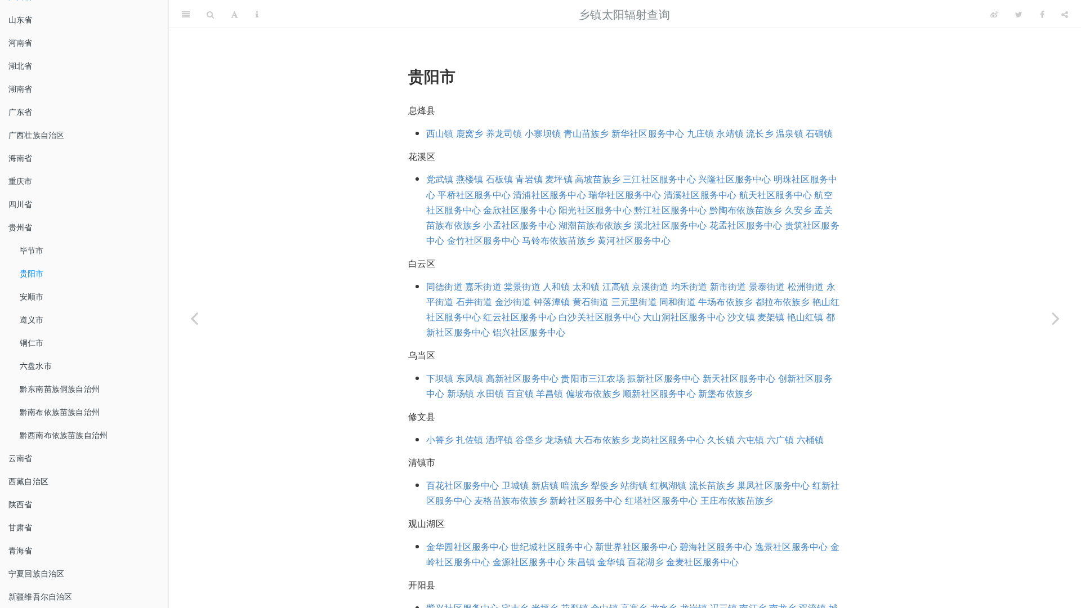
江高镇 (616, 286)
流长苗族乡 (712, 485)
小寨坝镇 (543, 133)
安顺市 (32, 296)
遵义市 (32, 319)
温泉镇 (789, 133)
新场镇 (461, 393)
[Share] (1064, 14)
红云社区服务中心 (519, 316)
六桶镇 (810, 439)
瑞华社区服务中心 (625, 194)
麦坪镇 (559, 178)
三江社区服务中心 (659, 178)
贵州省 (20, 227)
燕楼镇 (470, 178)
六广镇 (780, 439)
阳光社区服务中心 (595, 209)
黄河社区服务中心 (634, 240)
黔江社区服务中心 (670, 209)
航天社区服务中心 (775, 194)
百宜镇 (520, 393)
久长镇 (721, 439)
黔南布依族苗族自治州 (60, 411)
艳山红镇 (805, 316)
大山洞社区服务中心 (684, 316)
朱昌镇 (581, 561)
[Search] (210, 14)
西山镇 (440, 133)
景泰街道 (767, 286)
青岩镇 (529, 178)
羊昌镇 (550, 393)
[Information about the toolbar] (257, 14)
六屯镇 (751, 439)
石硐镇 (819, 133)
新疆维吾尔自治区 (40, 596)
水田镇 (490, 393)
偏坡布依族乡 (593, 393)
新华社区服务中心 (648, 133)
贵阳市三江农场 (592, 378)
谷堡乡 (529, 439)
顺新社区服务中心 (659, 393)
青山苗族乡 (586, 133)
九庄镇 (700, 133)
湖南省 (20, 88)
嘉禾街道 (483, 286)
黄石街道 (591, 301)
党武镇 (440, 178)
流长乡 (760, 133)
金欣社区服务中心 (519, 209)
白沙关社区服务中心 (600, 316)
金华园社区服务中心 (467, 546)
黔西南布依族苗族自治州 (64, 434)
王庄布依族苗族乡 (737, 500)
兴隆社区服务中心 (734, 178)
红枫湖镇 (668, 485)
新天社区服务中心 (739, 378)
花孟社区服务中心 (746, 224)
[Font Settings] (234, 14)
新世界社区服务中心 (636, 546)
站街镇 (634, 485)
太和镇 (586, 286)
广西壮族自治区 (36, 134)
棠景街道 (522, 286)
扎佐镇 (470, 439)
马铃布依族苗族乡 (558, 240)
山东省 (20, 19)
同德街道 (444, 286)
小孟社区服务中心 (519, 224)
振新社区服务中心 (663, 378)
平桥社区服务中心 (474, 194)
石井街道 (474, 301)
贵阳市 (32, 273)
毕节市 (32, 250)
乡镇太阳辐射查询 (624, 14)
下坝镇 (440, 378)
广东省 (20, 111)
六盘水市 (36, 365)
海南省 (20, 157)
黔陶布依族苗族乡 (746, 209)
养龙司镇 (504, 133)
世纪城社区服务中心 (552, 546)
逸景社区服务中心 (791, 546)
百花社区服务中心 (462, 485)
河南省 (20, 42)
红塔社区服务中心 (661, 500)
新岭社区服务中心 (586, 500)
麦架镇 (771, 316)
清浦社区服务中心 (549, 194)
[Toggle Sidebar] (185, 14)
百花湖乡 (645, 561)
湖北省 (20, 65)
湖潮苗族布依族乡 (595, 224)
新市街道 (728, 286)
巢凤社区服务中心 (773, 485)
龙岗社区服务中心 (668, 439)
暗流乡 (574, 485)
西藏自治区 (28, 480)
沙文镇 (741, 316)
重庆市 (20, 180)
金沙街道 (513, 301)
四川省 (20, 203)
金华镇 (611, 561)
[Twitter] (1019, 14)
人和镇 (556, 286)
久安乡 (798, 209)
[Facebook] (1042, 14)
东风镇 (470, 378)
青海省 (20, 550)
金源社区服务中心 (529, 561)
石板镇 (499, 178)
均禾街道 (689, 286)
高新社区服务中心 (522, 378)
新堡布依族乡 (725, 393)
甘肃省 (20, 527)
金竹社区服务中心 (483, 240)
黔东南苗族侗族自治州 (60, 388)
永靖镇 (730, 133)
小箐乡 (440, 439)
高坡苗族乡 (597, 178)
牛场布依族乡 (725, 301)
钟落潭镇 (552, 301)
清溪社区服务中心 (700, 194)
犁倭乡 (604, 485)
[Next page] (1055, 318)
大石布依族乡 (602, 439)
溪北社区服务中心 (670, 224)
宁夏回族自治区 (36, 573)
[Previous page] (194, 318)
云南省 (20, 457)
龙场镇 (559, 439)
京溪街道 (650, 286)
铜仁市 (32, 342)
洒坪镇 (499, 439)
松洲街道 (806, 286)
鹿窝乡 (470, 133)
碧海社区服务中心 (716, 546)
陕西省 (20, 503)
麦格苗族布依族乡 (510, 500)
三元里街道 (634, 301)
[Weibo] (994, 14)
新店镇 (545, 485)
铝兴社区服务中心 (529, 331)
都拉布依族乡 (783, 301)
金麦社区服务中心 (702, 561)
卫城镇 (515, 485)
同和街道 (677, 301)
